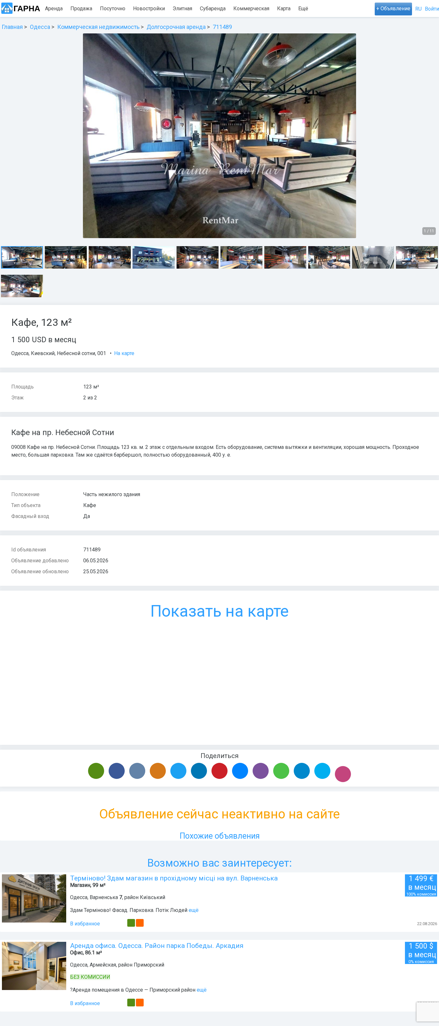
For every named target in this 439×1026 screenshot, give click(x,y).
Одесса (20, 353)
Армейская (103, 965)
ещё (194, 910)
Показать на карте (219, 611)
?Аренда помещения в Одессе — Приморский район (132, 990)
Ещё (303, 8)
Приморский (149, 965)
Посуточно (112, 8)
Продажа (81, 8)
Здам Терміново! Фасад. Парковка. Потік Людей (129, 910)
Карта (284, 8)
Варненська (104, 897)
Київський (152, 897)
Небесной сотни (76, 353)
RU (418, 9)
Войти (432, 9)
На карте (124, 353)
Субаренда (213, 8)
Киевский (43, 353)
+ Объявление (393, 8)
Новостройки (149, 8)
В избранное (85, 924)
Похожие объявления (220, 836)
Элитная (182, 8)
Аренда (54, 8)
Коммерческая (251, 8)
